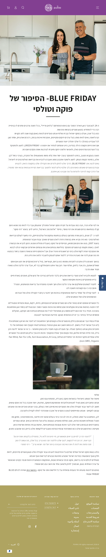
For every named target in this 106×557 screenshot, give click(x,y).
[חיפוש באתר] (22, 8)
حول (77, 503)
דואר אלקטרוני (50, 507)
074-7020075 (50, 503)
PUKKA (76, 544)
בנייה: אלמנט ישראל (92, 548)
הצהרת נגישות (93, 526)
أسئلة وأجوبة (73, 521)
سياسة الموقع (92, 503)
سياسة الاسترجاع (91, 521)
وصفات (75, 512)
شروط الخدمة (92, 517)
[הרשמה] (8, 504)
